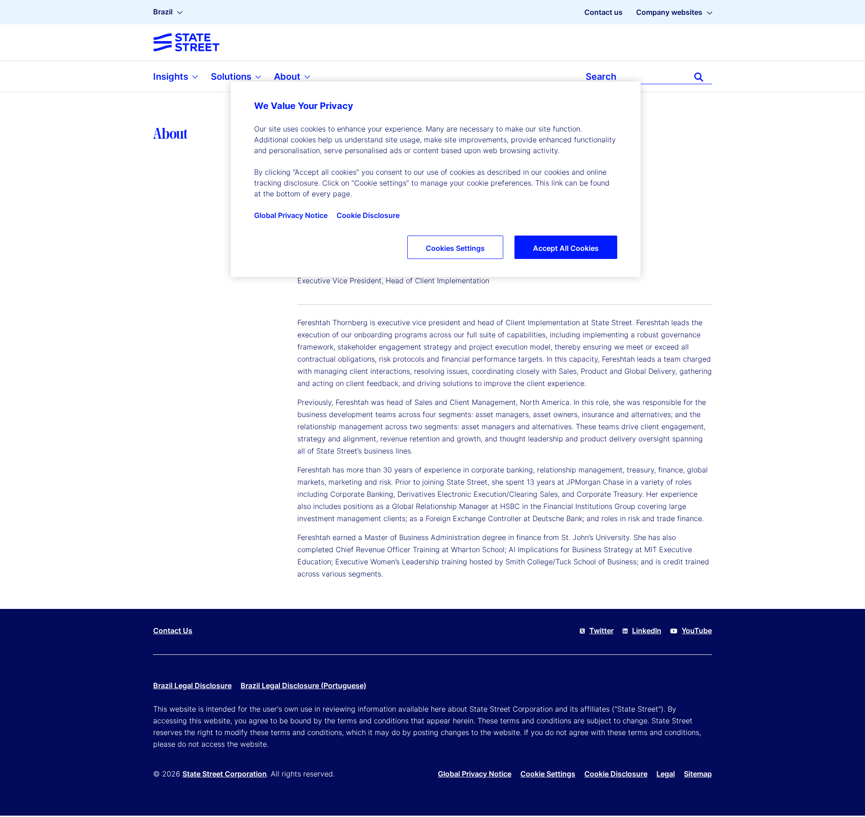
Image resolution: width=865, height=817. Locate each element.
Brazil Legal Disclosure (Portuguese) (303, 685)
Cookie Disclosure (615, 773)
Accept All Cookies (566, 248)
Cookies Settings (455, 248)
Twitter (601, 630)
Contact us (603, 12)
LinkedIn (646, 630)
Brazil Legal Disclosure (192, 685)
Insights (172, 76)
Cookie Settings (547, 773)
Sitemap (698, 773)
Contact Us (172, 630)
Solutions (232, 76)
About (288, 76)
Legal (665, 773)
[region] (436, 179)
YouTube (697, 630)
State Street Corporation (224, 773)
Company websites (669, 12)
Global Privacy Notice (474, 773)
